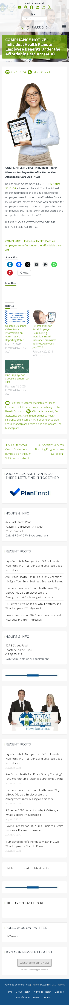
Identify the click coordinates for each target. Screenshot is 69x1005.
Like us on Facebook (24, 903)
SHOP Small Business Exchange (35, 407)
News (36, 998)
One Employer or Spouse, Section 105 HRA (17, 378)
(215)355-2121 (38, 28)
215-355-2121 (14, 531)
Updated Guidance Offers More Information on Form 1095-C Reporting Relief (15, 333)
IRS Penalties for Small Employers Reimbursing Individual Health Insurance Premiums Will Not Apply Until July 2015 (44, 336)
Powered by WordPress (17, 985)
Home (9, 992)
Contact (47, 998)
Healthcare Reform (21, 402)
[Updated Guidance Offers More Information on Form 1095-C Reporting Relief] (17, 317)
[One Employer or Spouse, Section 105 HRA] (17, 366)
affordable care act (42, 411)
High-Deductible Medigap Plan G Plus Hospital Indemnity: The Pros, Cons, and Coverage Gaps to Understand (33, 565)
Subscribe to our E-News (34, 962)
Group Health (23, 992)
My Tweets (11, 936)
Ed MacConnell (41, 72)
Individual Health (42, 992)
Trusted (44, 985)
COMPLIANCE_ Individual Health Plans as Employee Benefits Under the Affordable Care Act (33, 245)
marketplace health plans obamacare (34, 424)
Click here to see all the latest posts (27, 868)
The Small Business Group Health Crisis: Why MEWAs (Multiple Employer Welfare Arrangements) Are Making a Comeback (32, 592)
